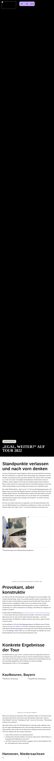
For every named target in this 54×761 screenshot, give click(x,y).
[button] (27, 4)
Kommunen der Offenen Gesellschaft (17, 626)
